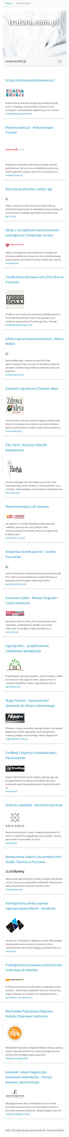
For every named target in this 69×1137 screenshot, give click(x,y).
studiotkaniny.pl (13, 889)
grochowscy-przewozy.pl (18, 997)
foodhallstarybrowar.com (18, 325)
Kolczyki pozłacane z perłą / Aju (28, 189)
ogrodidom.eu (13, 686)
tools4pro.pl (11, 263)
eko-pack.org (12, 492)
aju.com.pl (10, 216)
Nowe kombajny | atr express (27, 506)
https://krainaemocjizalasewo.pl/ (30, 80)
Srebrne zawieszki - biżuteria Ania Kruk (33, 805)
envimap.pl (11, 791)
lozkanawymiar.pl (14, 374)
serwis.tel (10, 951)
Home (8, 3)
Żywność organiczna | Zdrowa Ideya (31, 388)
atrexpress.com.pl (15, 537)
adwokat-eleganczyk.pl (17, 1114)
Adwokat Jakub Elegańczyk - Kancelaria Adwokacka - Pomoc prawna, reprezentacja (28, 1077)
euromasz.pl (12, 632)
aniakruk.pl (11, 842)
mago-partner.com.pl (16, 738)
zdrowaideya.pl (13, 431)
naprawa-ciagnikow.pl (16, 1058)
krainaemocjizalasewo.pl (18, 113)
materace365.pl (15, 61)
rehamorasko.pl (13, 175)
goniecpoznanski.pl (15, 584)
